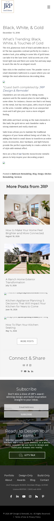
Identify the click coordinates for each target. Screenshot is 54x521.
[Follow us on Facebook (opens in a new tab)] (27, 365)
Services (18, 177)
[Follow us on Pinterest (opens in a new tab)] (21, 371)
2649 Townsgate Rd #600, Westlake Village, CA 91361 (27, 485)
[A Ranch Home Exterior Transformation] (27, 266)
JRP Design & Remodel (23, 89)
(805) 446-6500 (34, 489)
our (20, 154)
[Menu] (48, 7)
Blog (35, 174)
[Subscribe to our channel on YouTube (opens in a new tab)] (25, 371)
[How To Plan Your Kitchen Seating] (27, 326)
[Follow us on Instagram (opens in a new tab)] (30, 365)
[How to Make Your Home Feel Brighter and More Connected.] (27, 217)
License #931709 (19, 489)
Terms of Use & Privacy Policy (28, 517)
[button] (26, 414)
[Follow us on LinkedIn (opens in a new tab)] (32, 371)
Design (41, 174)
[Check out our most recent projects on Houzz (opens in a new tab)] (29, 371)
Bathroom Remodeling (22, 174)
